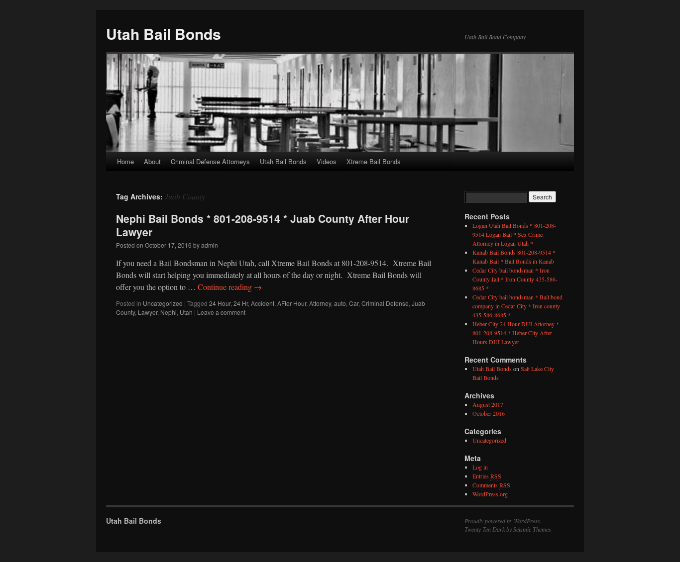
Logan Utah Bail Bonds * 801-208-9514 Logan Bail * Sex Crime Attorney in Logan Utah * (514, 234)
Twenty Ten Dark (484, 529)
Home (125, 161)
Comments (491, 485)
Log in (480, 467)
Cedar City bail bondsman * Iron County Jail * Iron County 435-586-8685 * (515, 279)
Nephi (168, 312)
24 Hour (219, 303)
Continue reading (230, 286)
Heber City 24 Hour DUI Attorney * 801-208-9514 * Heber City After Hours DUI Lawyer (515, 333)
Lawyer (147, 312)
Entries (486, 476)
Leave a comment (221, 312)
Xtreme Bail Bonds (373, 161)
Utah (186, 312)
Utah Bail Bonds (163, 33)
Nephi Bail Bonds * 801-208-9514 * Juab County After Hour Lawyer (262, 225)
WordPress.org (490, 494)
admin (209, 245)
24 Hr (240, 303)
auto (340, 303)
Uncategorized (163, 303)
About (152, 161)
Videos (327, 161)
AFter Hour (291, 303)
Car (353, 303)
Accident (262, 303)
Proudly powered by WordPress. (503, 521)
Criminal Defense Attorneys (210, 161)
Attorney (320, 303)
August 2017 (487, 404)
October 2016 (488, 413)
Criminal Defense (385, 303)
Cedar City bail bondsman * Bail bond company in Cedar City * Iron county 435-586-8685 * (517, 306)
